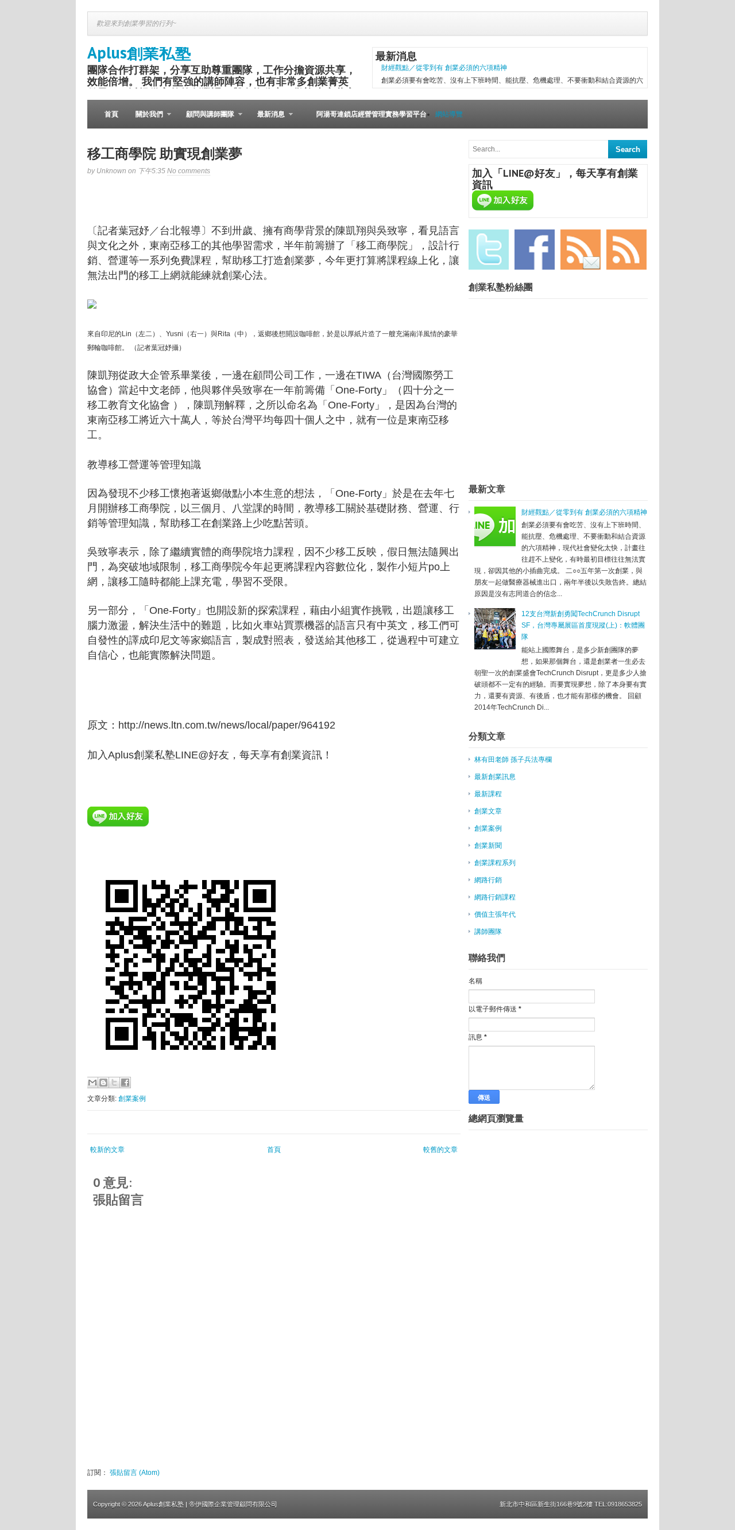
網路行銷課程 (495, 897)
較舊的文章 (440, 1150)
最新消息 (267, 119)
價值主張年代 (495, 914)
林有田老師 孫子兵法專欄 (513, 760)
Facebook (534, 249)
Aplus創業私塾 (139, 52)
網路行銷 (488, 880)
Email (580, 249)
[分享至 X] (114, 1082)
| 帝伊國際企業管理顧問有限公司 (231, 1504)
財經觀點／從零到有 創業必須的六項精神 (444, 68)
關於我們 (145, 119)
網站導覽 (449, 114)
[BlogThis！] (103, 1082)
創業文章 (488, 811)
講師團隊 (488, 932)
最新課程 (488, 794)
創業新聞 (488, 846)
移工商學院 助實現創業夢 (164, 153)
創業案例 (132, 1099)
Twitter (489, 249)
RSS (626, 249)
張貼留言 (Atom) (135, 1473)
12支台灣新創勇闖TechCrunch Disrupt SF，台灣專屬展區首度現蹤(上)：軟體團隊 (583, 625)
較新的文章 (107, 1150)
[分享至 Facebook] (125, 1082)
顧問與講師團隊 (205, 119)
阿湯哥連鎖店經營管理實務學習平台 (371, 114)
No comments (188, 171)
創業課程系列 (495, 863)
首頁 (111, 114)
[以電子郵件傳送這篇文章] (92, 1082)
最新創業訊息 (495, 777)
